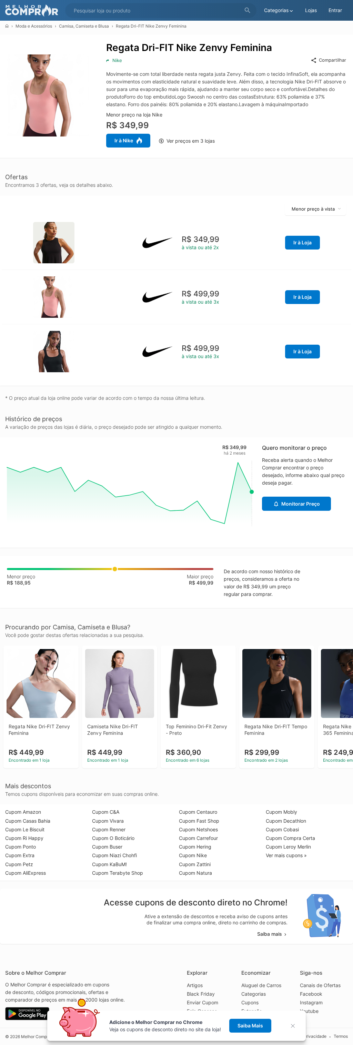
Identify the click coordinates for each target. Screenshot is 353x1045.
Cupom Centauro (198, 812)
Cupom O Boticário (113, 838)
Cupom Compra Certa (290, 838)
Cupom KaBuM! (109, 864)
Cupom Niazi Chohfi (114, 855)
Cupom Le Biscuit (24, 829)
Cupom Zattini (195, 864)
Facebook (311, 994)
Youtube (309, 1011)
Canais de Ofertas (320, 985)
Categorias (253, 994)
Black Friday (201, 994)
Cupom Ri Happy (24, 838)
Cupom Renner (108, 829)
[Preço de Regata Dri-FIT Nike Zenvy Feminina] (53, 242)
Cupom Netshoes (198, 829)
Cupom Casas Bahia (27, 821)
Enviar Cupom (202, 1002)
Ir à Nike (123, 140)
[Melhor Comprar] (33, 10)
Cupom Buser (107, 847)
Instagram (311, 1002)
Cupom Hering (195, 847)
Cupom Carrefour (198, 838)
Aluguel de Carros (261, 985)
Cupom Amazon (23, 812)
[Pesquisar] (247, 10)
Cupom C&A (105, 812)
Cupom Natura (195, 873)
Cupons (250, 1002)
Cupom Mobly (281, 812)
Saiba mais (269, 934)
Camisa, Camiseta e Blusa (84, 26)
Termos (341, 1036)
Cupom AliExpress (25, 873)
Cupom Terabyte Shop (117, 873)
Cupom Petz (19, 864)
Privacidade (314, 1036)
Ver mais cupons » (286, 855)
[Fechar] (295, 1026)
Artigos (195, 985)
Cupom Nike (193, 855)
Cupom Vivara (108, 821)
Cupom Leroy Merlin (288, 847)
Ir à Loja (302, 242)
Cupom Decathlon (286, 821)
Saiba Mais (250, 1025)
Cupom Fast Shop (199, 821)
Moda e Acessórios (34, 26)
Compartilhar (332, 60)
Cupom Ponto (20, 847)
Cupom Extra (19, 855)
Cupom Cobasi (282, 829)
